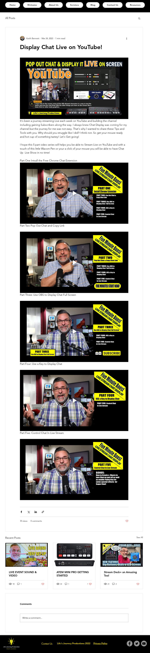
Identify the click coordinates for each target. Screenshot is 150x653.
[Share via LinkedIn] (35, 512)
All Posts (10, 18)
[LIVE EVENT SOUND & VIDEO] (26, 555)
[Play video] (74, 193)
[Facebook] (129, 643)
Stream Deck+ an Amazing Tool (120, 573)
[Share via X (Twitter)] (28, 512)
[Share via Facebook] (21, 512)
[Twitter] (137, 643)
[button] (139, 18)
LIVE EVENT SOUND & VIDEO (23, 573)
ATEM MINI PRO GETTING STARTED (73, 573)
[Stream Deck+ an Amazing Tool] (121, 555)
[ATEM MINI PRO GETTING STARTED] (74, 555)
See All (140, 537)
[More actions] (126, 38)
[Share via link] (42, 512)
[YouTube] (144, 643)
